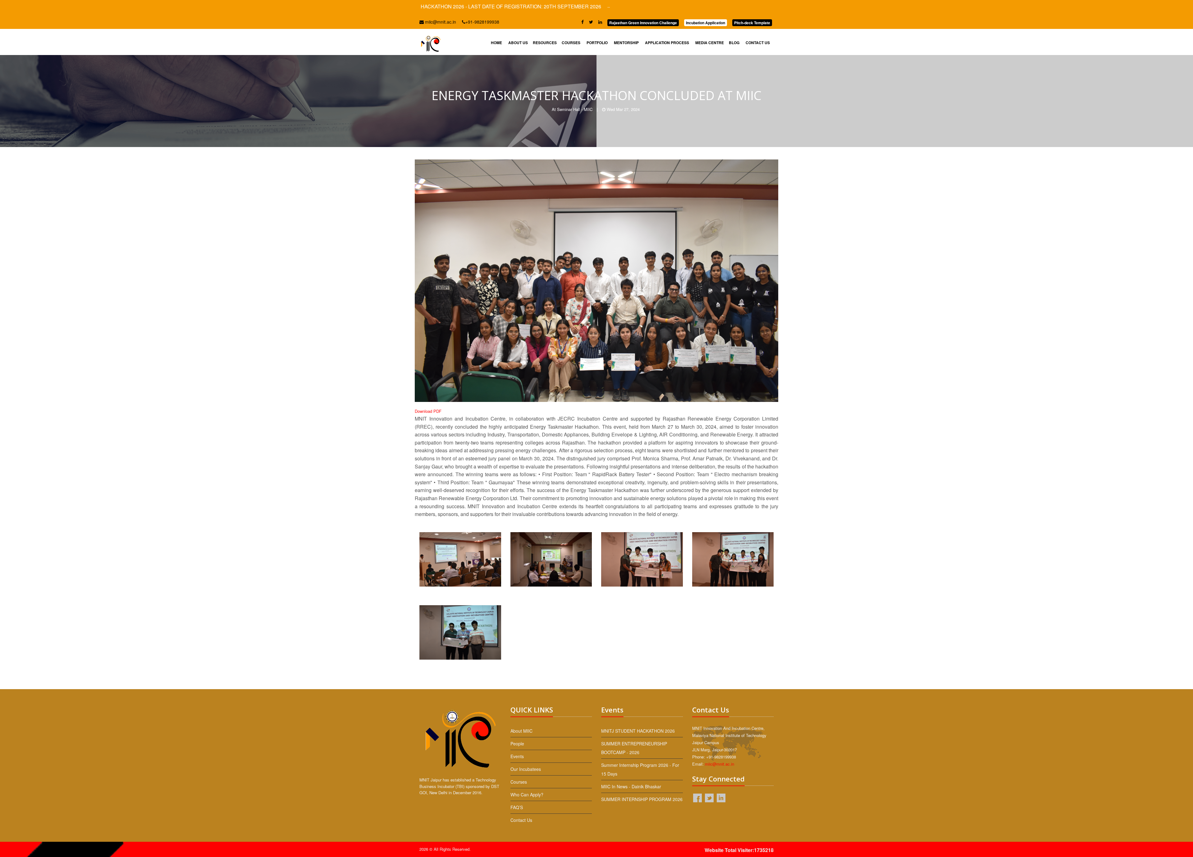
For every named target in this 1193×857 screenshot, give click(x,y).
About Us (518, 42)
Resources (545, 42)
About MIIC (521, 731)
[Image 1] (460, 563)
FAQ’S (516, 807)
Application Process (667, 42)
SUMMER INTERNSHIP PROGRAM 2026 (642, 799)
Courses (571, 42)
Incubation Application (705, 22)
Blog (734, 42)
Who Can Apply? (526, 794)
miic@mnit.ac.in (440, 22)
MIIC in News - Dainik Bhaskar (631, 786)
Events (517, 756)
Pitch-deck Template (752, 22)
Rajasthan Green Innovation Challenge (643, 22)
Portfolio (597, 42)
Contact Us (758, 42)
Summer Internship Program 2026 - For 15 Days (640, 769)
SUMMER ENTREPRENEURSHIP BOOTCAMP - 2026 (634, 747)
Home (496, 42)
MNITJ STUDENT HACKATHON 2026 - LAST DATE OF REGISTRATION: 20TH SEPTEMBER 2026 (437, 6)
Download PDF (428, 411)
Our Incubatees (525, 769)
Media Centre (709, 42)
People (517, 743)
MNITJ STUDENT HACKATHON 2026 (638, 731)
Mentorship (626, 42)
